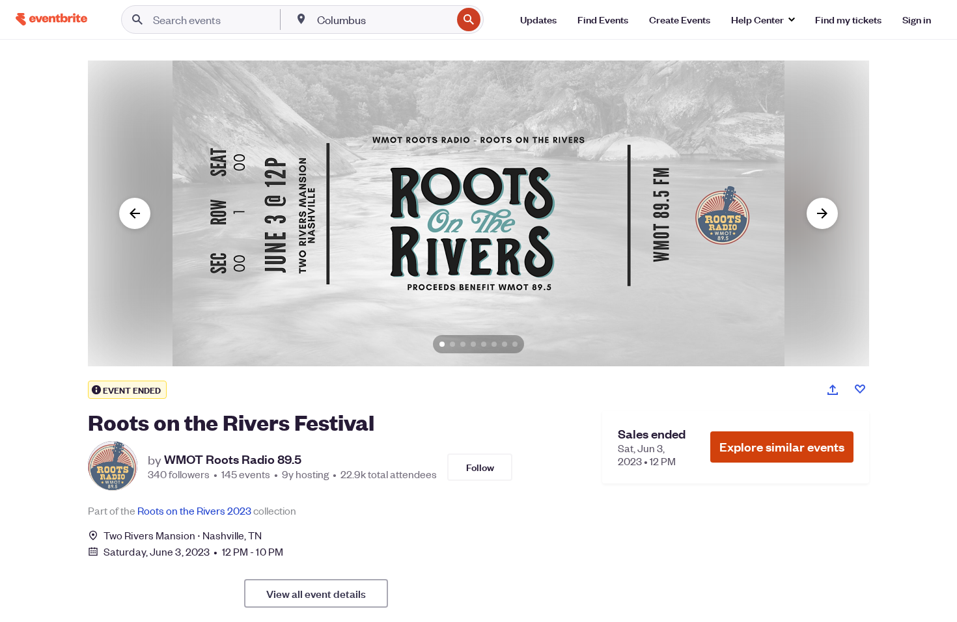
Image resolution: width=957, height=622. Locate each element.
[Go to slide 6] (494, 344)
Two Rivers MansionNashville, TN (183, 535)
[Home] (51, 19)
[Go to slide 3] (462, 344)
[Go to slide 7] (504, 344)
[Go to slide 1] (442, 344)
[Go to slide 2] (452, 344)
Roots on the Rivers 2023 (194, 510)
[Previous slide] (134, 213)
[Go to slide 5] (483, 344)
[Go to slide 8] (515, 344)
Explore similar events (781, 447)
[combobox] (383, 19)
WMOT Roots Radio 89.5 (232, 459)
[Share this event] (833, 390)
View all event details (316, 593)
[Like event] (860, 389)
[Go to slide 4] (473, 344)
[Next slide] (822, 213)
